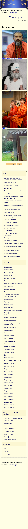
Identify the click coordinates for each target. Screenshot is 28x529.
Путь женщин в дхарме (10, 240)
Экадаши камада (8, 393)
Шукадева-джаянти (9, 363)
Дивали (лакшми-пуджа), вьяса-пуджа (12, 313)
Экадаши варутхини (9, 380)
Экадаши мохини (8, 402)
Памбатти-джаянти (9, 335)
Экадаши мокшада (9, 399)
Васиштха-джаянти (9, 286)
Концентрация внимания (10, 238)
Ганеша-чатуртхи (8, 299)
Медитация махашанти (10, 228)
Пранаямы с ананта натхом (11, 250)
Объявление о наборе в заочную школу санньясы (13, 419)
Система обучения (9, 425)
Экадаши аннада (8, 374)
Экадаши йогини (8, 391)
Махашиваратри (8, 330)
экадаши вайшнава (9, 269)
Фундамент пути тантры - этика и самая (13, 247)
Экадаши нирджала (9, 404)
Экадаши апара (8, 377)
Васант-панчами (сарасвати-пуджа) (13, 283)
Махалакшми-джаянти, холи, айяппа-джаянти (12, 323)
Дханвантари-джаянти (10, 320)
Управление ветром (9, 212)
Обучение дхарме (9, 431)
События (6, 451)
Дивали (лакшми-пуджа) (10, 317)
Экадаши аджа (8, 368)
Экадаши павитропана (10, 407)
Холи (5, 355)
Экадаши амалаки (9, 371)
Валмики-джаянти (9, 280)
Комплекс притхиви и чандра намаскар (12, 257)
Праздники (6, 262)
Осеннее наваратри (9, 333)
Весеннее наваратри (9, 289)
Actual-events (7, 448)
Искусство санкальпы (10, 182)
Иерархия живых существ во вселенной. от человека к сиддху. (13, 178)
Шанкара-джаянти (9, 357)
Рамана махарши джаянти (11, 344)
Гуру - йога (7, 193)
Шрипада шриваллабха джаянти (12, 360)
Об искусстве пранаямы (10, 222)
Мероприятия (7, 444)
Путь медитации (8, 188)
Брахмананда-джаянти (10, 278)
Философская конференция (11, 437)
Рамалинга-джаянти (9, 341)
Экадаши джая (8, 385)
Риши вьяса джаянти (9, 346)
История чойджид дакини (11, 185)
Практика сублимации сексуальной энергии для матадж (13, 197)
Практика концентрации (10, 253)
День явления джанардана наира (13, 310)
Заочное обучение (9, 428)
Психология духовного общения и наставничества (13, 206)
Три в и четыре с (8, 423)
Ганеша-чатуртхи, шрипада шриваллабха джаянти (11, 295)
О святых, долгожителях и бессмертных (11, 234)
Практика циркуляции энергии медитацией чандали (12, 216)
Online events (7, 454)
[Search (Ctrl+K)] (22, 4)
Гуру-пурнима (8, 301)
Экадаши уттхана (8, 267)
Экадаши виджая (8, 382)
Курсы (5, 173)
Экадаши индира (8, 388)
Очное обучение (8, 434)
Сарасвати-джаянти (9, 349)
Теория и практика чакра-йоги (12, 209)
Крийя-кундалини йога (10, 219)
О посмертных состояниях (11, 225)
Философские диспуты (10, 439)
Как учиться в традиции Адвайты (11, 413)
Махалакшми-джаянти (10, 327)
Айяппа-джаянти (8, 272)
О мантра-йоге (8, 230)
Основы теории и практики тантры (13, 243)
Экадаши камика (8, 396)
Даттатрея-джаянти (9, 304)
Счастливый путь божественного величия (13, 201)
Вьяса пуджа (7, 292)
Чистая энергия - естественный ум (13, 190)
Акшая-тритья (8, 275)
